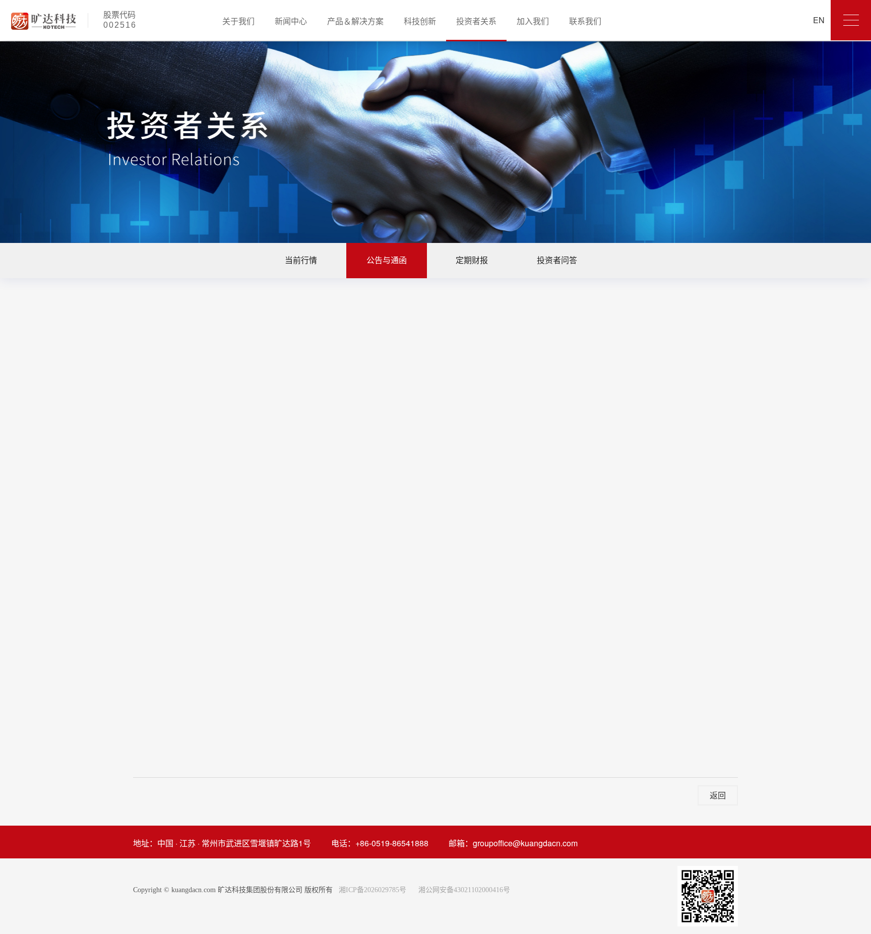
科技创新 (420, 21)
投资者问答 (557, 260)
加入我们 (533, 21)
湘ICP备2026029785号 (371, 890)
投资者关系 (476, 21)
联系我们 (585, 21)
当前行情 (301, 260)
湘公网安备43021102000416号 (464, 890)
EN (819, 20)
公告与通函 (386, 260)
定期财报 (472, 260)
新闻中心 (291, 21)
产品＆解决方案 (355, 21)
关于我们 (238, 21)
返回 (718, 795)
